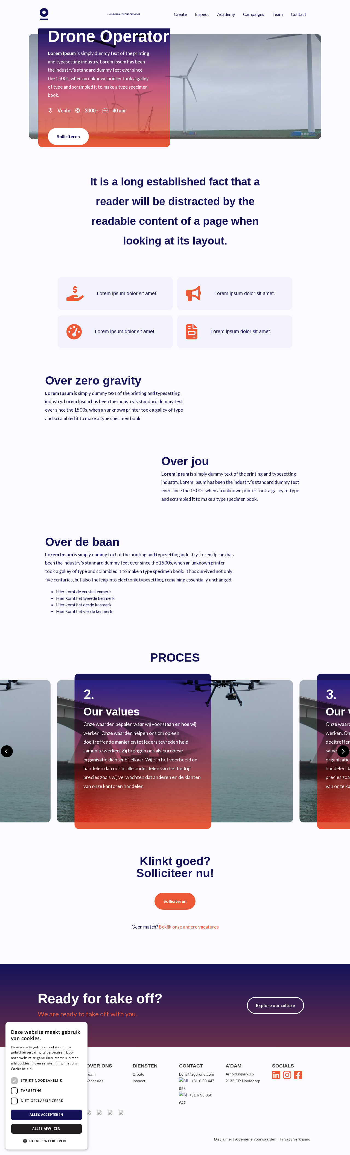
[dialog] (46, 1086)
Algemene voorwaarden (255, 1139)
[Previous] (7, 751)
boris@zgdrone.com (196, 1074)
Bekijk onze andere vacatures (189, 927)
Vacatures (94, 1081)
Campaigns (253, 14)
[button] (46, 1140)
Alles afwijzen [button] (46, 1128)
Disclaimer (223, 1139)
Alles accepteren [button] (46, 1114)
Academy (226, 14)
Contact (298, 14)
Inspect (202, 14)
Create (180, 14)
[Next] (343, 751)
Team (277, 14)
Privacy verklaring (295, 1139)
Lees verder (42, 1068)
